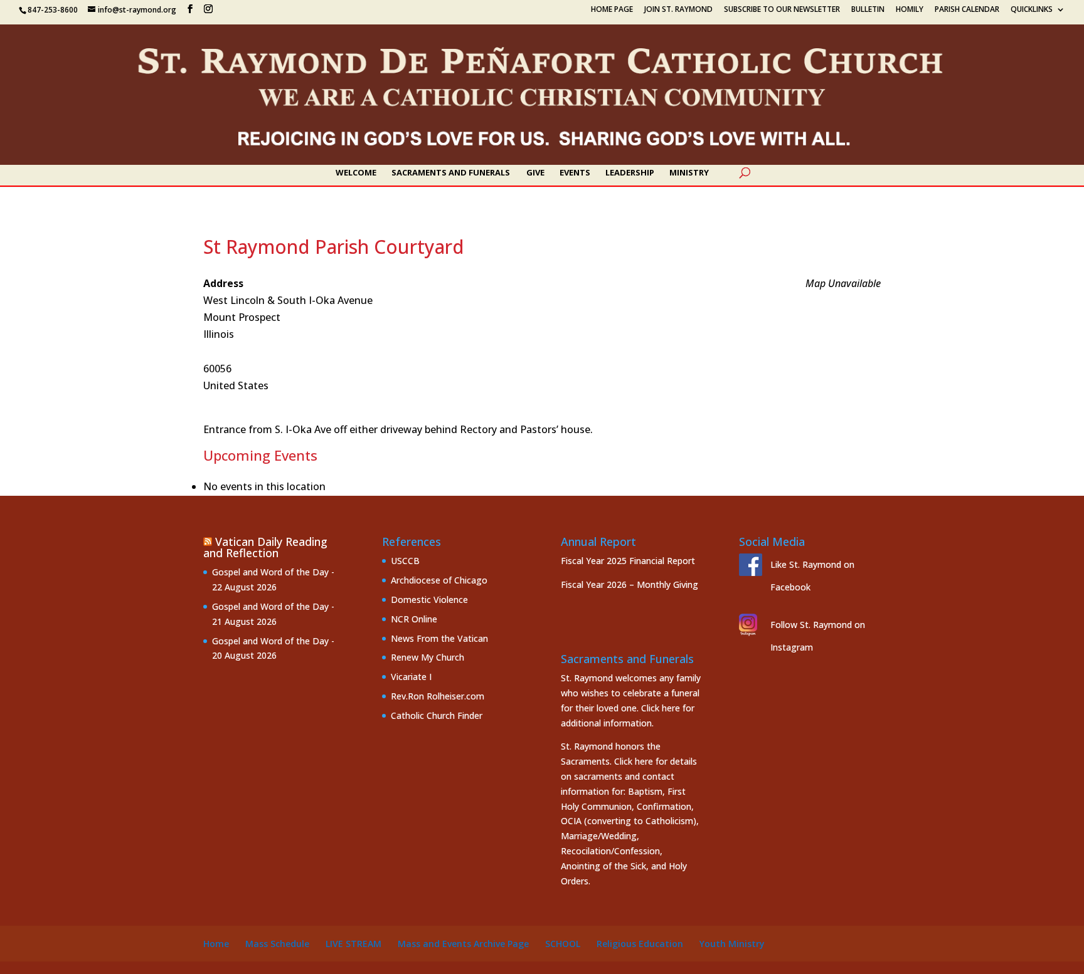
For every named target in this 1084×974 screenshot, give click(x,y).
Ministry (689, 173)
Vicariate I (411, 677)
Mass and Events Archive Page (463, 944)
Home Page (612, 10)
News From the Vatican (439, 638)
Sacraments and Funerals (450, 173)
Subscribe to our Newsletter (782, 10)
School (562, 944)
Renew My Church (427, 657)
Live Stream (353, 944)
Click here (660, 708)
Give (535, 173)
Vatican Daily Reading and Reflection (265, 547)
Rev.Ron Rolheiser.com (437, 696)
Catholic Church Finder (436, 715)
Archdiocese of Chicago (439, 580)
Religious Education (640, 944)
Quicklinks (1032, 10)
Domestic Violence (429, 599)
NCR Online (414, 619)
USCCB (405, 561)
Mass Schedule (277, 944)
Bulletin (868, 10)
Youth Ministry (732, 944)
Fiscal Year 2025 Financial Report (628, 561)
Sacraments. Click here (607, 761)
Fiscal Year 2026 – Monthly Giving (629, 584)
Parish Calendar (967, 10)
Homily (909, 10)
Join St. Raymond (678, 10)
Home (216, 944)
